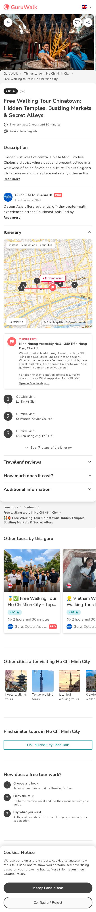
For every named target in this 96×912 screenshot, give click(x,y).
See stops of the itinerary (51, 448)
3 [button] (37, 280)
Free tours (11, 507)
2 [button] (21, 288)
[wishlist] (77, 22)
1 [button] (23, 284)
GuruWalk (11, 73)
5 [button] (60, 283)
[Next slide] (85, 45)
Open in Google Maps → (34, 383)
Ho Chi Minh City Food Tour (48, 745)
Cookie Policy (14, 874)
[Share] (87, 22)
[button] (53, 287)
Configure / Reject (48, 902)
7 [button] (74, 284)
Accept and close (48, 887)
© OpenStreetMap (76, 322)
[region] (48, 283)
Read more (12, 179)
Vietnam (30, 507)
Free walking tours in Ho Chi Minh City (31, 79)
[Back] (8, 22)
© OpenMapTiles (54, 322)
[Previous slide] (10, 45)
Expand (18, 321)
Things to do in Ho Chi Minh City (46, 73)
